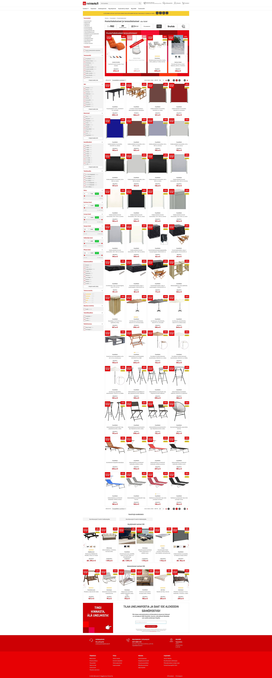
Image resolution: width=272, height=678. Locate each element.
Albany (88, 281)
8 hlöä (88, 153)
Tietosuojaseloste (117, 663)
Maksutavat (93, 658)
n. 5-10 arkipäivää (92, 174)
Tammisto (179, 642)
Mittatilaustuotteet (143, 665)
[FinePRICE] (110, 26)
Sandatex (89, 316)
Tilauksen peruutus (94, 670)
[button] (93, 80)
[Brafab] (171, 26)
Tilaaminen (93, 656)
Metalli (89, 127)
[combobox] (121, 3)
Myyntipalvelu (112, 8)
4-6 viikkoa (90, 180)
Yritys (114, 656)
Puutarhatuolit (87, 21)
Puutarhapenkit (88, 27)
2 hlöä (88, 149)
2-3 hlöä (89, 160)
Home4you (90, 63)
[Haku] (140, 3)
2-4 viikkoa (90, 178)
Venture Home (91, 61)
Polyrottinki (90, 129)
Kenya (88, 279)
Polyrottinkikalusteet (89, 32)
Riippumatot (87, 41)
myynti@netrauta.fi (137, 645)
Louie (88, 318)
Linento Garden (91, 69)
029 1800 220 (136, 642)
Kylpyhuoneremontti (143, 660)
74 (173, 80)
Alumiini (89, 118)
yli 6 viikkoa (90, 186)
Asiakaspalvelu (102, 8)
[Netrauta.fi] (90, 3)
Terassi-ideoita (167, 658)
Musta (89, 89)
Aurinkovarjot (87, 37)
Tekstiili (89, 125)
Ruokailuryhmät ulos (89, 30)
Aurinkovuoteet (88, 35)
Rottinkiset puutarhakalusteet (91, 33)
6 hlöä (88, 145)
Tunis (88, 267)
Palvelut (140, 656)
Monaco (89, 275)
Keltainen (89, 106)
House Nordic (90, 75)
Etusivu (107, 18)
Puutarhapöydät (88, 29)
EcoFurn (89, 77)
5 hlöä (88, 156)
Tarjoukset (93, 8)
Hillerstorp (90, 71)
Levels (88, 283)
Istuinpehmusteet (88, 38)
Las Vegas (89, 277)
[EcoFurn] (183, 26)
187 (185, 80)
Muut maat (89, 327)
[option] (111, 57)
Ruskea (89, 87)
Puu (88, 116)
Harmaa (89, 92)
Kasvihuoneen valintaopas (170, 660)
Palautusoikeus (94, 660)
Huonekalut (113, 18)
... (171, 80)
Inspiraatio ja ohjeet (123, 8)
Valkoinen (90, 94)
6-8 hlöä (89, 162)
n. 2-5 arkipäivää (91, 182)
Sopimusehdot (116, 665)
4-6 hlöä (89, 158)
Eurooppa (89, 329)
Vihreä (89, 98)
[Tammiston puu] (147, 26)
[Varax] (135, 26)
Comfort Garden (91, 67)
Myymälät (133, 8)
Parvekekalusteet (88, 40)
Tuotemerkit (141, 8)
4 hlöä (88, 147)
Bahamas (89, 273)
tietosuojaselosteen (153, 631)
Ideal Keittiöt (141, 667)
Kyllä (88, 309)
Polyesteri (90, 120)
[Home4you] (159, 26)
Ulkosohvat (87, 25)
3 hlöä (88, 151)
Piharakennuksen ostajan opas (172, 663)
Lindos (88, 271)
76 (179, 80)
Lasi (88, 133)
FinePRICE (90, 58)
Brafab (89, 65)
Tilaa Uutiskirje (151, 626)
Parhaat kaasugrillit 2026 (170, 665)
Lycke (88, 320)
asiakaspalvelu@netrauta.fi (102, 643)
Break (88, 265)
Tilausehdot (93, 663)
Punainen (89, 104)
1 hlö (88, 164)
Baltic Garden (90, 73)
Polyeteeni (89, 135)
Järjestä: (108, 80)
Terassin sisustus (88, 43)
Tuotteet (85, 8)
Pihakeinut (87, 24)
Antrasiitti (89, 100)
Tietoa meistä (116, 658)
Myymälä (178, 639)
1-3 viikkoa (90, 176)
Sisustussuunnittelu (143, 663)
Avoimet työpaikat (117, 660)
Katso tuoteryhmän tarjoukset (93, 51)
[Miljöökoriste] (122, 26)
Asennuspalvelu (142, 658)
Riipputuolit (87, 22)
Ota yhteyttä (99, 642)
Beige (89, 96)
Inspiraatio (167, 656)
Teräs (89, 122)
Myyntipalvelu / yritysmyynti (140, 639)
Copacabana (90, 269)
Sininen (89, 102)
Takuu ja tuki (93, 665)
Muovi (88, 131)
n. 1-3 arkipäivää (91, 184)
